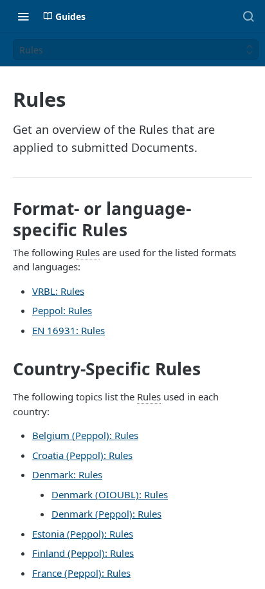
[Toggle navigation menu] (23, 16)
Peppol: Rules (62, 310)
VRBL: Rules (58, 291)
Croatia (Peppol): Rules (82, 455)
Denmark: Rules (67, 474)
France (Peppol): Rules (81, 572)
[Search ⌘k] (248, 16)
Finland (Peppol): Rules (83, 553)
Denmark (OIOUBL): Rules (109, 494)
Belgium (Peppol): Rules (85, 435)
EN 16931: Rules (68, 330)
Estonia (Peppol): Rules (82, 533)
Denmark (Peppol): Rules (106, 513)
